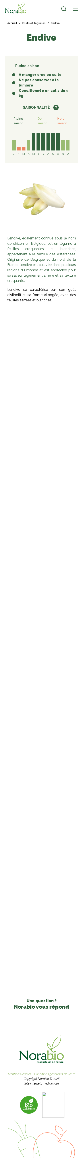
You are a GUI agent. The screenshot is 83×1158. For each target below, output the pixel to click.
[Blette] (58, 723)
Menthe (25, 747)
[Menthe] (25, 723)
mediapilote (51, 1083)
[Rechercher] (63, 8)
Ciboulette (25, 692)
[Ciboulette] (25, 668)
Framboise (58, 692)
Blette (58, 747)
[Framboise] (58, 668)
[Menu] (75, 9)
